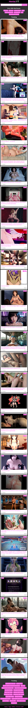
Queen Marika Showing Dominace (11, 685)
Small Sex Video (8, 694)
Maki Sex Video (8, 692)
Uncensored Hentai (14, 14)
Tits (22, 12)
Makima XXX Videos (18, 692)
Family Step (19, 683)
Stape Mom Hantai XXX (7, 688)
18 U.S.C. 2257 (20, 706)
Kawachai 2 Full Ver (10, 683)
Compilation (17, 12)
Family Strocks (18, 696)
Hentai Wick (6, 700)
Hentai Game (17, 10)
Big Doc (23, 685)
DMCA (13, 706)
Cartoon (11, 10)
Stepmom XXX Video (18, 694)
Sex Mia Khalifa (8, 690)
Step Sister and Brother (20, 688)
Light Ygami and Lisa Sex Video (19, 698)
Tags (9, 706)
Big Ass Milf (13, 700)
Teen (23, 10)
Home (5, 706)
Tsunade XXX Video (18, 690)
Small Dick (14, 703)
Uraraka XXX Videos (6, 698)
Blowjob (6, 10)
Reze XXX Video (10, 696)
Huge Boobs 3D (9, 12)
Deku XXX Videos (21, 700)
